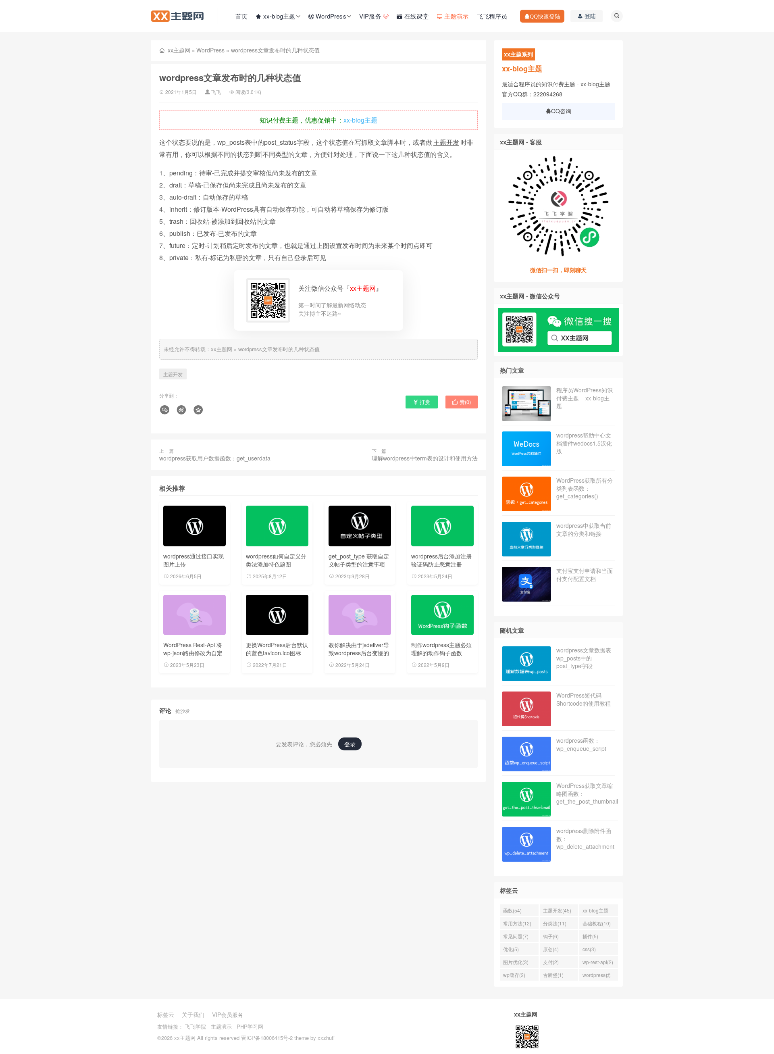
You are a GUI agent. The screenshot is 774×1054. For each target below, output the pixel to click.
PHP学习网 (250, 1026)
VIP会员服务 (227, 1014)
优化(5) (511, 949)
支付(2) (551, 961)
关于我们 (193, 1014)
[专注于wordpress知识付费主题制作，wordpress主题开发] (177, 15)
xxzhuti (326, 1038)
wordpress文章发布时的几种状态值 (279, 349)
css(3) (589, 949)
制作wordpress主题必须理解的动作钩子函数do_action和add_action (441, 652)
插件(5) (590, 936)
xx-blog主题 (360, 120)
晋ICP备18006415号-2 (267, 1038)
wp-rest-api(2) (598, 961)
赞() (464, 402)
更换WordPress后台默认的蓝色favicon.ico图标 (277, 649)
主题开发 (446, 142)
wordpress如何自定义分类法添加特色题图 (276, 560)
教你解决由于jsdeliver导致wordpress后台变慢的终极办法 (359, 652)
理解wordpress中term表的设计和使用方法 (425, 458)
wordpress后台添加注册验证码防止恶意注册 (441, 560)
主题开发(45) (557, 910)
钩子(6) (551, 936)
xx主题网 (179, 50)
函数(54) (512, 910)
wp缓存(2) (514, 974)
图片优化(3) (515, 961)
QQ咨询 (561, 111)
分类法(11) (554, 923)
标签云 (165, 1014)
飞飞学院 (195, 1026)
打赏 (424, 402)
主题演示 (221, 1026)
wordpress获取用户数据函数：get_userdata (214, 458)
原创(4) (551, 949)
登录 (350, 744)
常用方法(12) (517, 923)
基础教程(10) (597, 923)
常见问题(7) (515, 936)
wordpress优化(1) (596, 976)
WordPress (210, 50)
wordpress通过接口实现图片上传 (193, 560)
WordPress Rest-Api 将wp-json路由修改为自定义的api (193, 652)
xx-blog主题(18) (595, 911)
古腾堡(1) (553, 974)
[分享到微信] (165, 410)
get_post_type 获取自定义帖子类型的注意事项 (359, 560)
